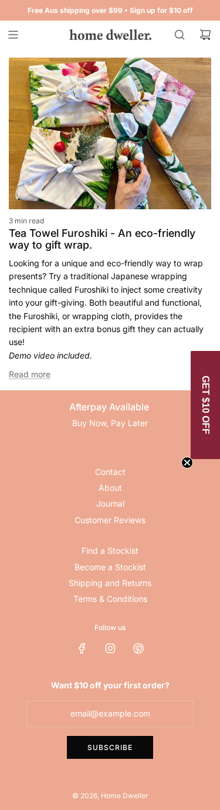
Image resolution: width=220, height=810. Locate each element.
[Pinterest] (138, 648)
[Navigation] (13, 35)
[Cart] (205, 35)
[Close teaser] (187, 462)
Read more (29, 374)
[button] (205, 405)
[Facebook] (82, 648)
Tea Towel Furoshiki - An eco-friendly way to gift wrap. (102, 239)
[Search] (179, 35)
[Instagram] (110, 648)
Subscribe (110, 747)
